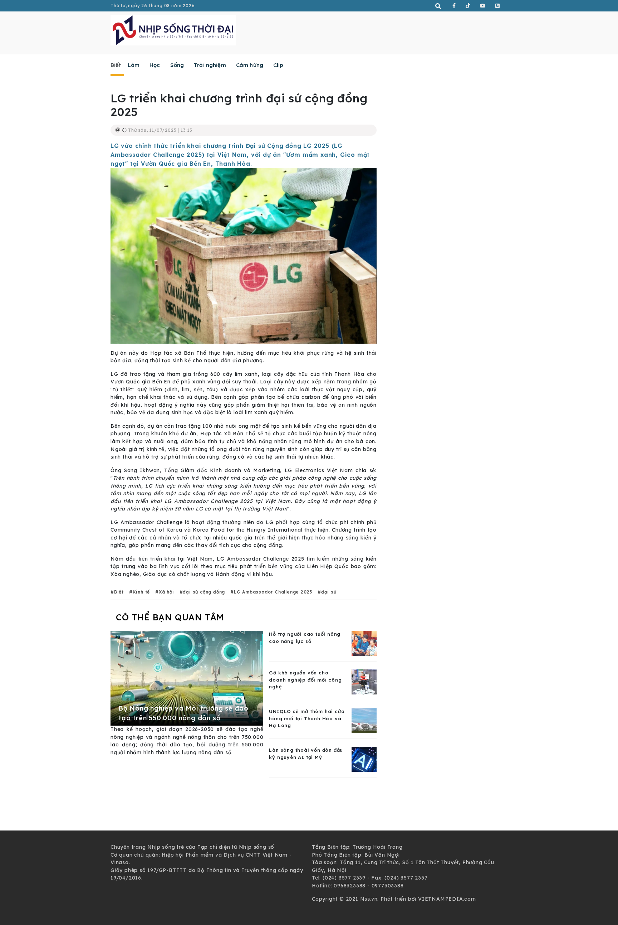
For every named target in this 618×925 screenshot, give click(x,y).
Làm (133, 65)
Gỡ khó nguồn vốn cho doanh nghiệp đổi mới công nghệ (305, 679)
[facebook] (454, 5)
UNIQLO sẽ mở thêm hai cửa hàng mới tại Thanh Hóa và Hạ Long (306, 718)
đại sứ (329, 592)
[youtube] (483, 5)
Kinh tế (141, 592)
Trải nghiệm (210, 65)
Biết (116, 65)
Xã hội (166, 592)
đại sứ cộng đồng (204, 592)
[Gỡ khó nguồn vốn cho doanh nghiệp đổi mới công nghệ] (364, 681)
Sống (177, 65)
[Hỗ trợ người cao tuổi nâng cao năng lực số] (364, 643)
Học (154, 65)
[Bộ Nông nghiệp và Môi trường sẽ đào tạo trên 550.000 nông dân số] (187, 677)
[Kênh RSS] (497, 5)
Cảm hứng (249, 65)
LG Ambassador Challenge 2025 (273, 592)
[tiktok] (468, 5)
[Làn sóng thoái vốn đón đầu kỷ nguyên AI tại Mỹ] (364, 759)
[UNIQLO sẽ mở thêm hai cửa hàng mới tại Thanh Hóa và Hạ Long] (364, 720)
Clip (278, 65)
